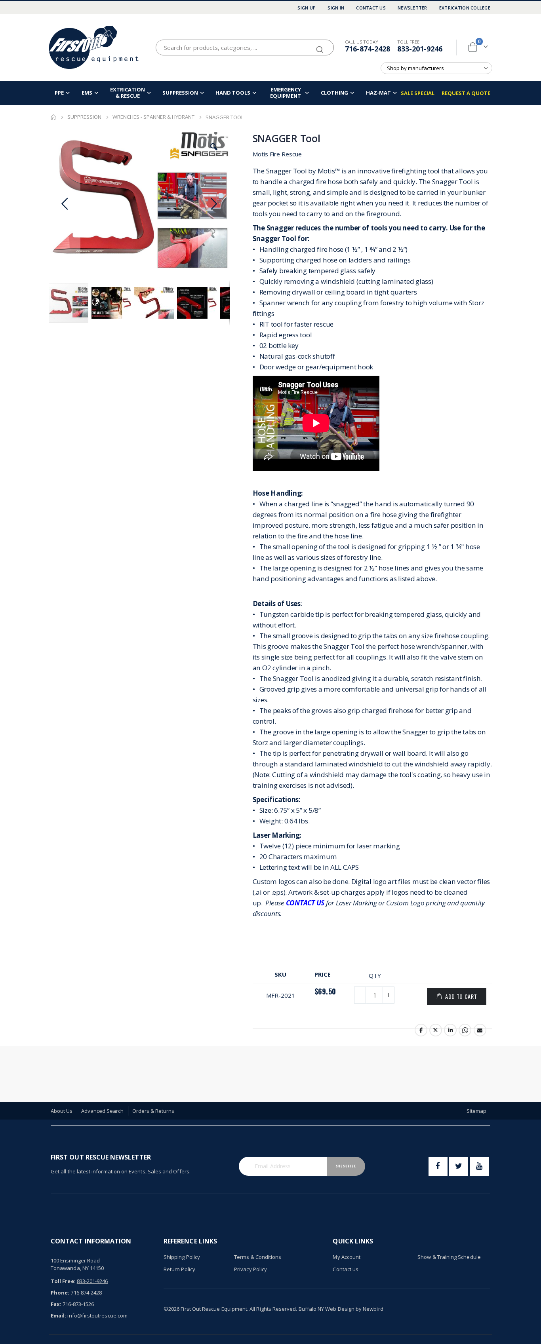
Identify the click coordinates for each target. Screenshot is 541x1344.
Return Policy (179, 1269)
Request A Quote (466, 93)
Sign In (336, 8)
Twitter (435, 1030)
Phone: (60, 1292)
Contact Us (371, 8)
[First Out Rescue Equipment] (94, 47)
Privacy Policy (250, 1269)
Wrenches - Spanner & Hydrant (153, 117)
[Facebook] (438, 1166)
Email (480, 1030)
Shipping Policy (182, 1256)
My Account (346, 1256)
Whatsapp (465, 1030)
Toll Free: (63, 1281)
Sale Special (417, 93)
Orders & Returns (153, 1110)
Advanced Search (102, 1110)
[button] (214, 147)
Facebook (421, 1030)
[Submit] (319, 46)
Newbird (373, 1308)
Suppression (84, 117)
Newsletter (412, 8)
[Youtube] (479, 1166)
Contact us (345, 1269)
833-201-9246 (419, 48)
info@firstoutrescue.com (97, 1315)
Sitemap (476, 1110)
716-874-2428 (367, 48)
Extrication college (464, 8)
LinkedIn (450, 1030)
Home (53, 117)
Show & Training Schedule (449, 1256)
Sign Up (306, 8)
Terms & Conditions (257, 1256)
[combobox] (245, 47)
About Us (62, 1110)
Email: (58, 1315)
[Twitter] (458, 1166)
